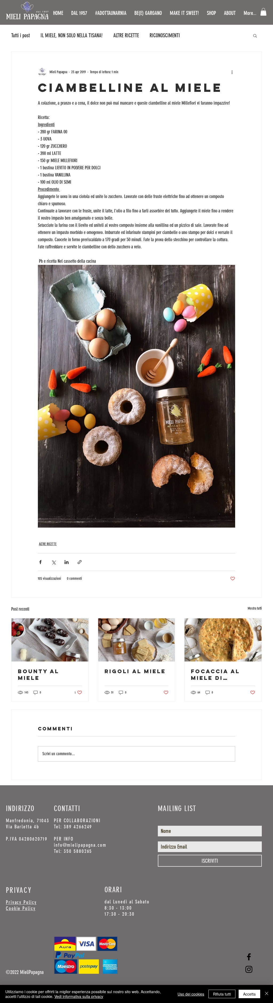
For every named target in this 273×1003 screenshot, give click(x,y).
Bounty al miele (38, 674)
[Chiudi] (266, 994)
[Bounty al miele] (50, 639)
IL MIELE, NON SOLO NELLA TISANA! (72, 35)
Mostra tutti (255, 608)
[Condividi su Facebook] (40, 562)
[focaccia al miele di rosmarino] (223, 639)
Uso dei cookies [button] (191, 994)
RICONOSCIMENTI (165, 35)
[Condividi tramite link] (79, 562)
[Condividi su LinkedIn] (66, 562)
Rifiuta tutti (222, 994)
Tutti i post (20, 35)
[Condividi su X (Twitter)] (53, 562)
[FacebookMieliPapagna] (249, 956)
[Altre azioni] (232, 72)
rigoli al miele (135, 671)
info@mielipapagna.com (80, 845)
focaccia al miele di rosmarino (215, 674)
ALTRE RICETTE (126, 35)
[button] (263, 12)
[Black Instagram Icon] (249, 969)
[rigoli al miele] (136, 639)
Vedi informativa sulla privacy (78, 996)
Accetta (249, 994)
